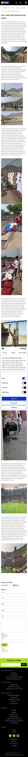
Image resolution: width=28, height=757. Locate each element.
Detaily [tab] (13, 352)
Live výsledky (14, 745)
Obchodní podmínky (14, 716)
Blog (13, 7)
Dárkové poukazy (14, 723)
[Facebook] (14, 585)
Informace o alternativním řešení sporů (14, 720)
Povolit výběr (14, 403)
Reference (14, 710)
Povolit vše (14, 398)
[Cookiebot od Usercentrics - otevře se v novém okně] (20, 349)
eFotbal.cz (14, 741)
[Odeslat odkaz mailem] (18, 585)
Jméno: (3, 592)
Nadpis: (3, 610)
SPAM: (3, 633)
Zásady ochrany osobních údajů (14, 718)
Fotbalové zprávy (14, 739)
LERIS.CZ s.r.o (19, 753)
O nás (14, 729)
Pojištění (14, 712)
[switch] (24, 383)
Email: (2, 598)
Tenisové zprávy (14, 743)
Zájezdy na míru (14, 714)
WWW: (2, 604)
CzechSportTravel (5, 7)
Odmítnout (14, 407)
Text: (2, 616)
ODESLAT (24, 664)
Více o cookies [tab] (22, 352)
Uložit (4, 645)
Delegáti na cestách (20, 7)
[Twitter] (16, 585)
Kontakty (14, 731)
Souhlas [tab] (5, 352)
